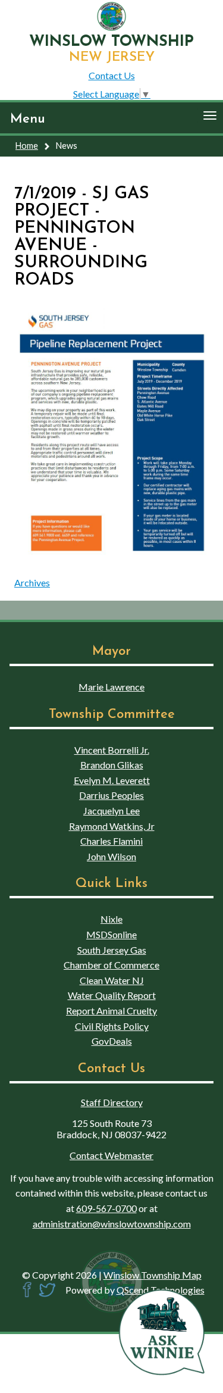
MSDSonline (111, 934)
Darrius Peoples (111, 795)
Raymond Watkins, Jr (112, 826)
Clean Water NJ (112, 980)
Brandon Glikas (111, 764)
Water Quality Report (112, 995)
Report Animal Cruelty (111, 1010)
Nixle (111, 918)
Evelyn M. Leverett (112, 780)
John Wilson (111, 856)
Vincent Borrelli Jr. (111, 749)
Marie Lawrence (111, 686)
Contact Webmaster (111, 1155)
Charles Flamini (111, 841)
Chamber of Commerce (111, 964)
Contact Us (112, 75)
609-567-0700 (106, 1208)
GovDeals (112, 1041)
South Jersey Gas (111, 949)
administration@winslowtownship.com (112, 1223)
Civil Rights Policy (112, 1026)
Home (26, 145)
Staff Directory (112, 1102)
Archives (32, 582)
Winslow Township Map (152, 1274)
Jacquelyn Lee (111, 810)
